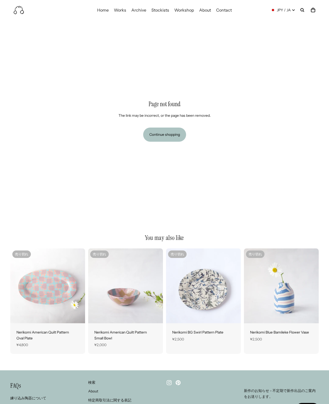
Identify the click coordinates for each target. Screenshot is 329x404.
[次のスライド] (77, 286)
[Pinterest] (178, 383)
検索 (91, 382)
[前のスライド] (18, 286)
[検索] (302, 10)
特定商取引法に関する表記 (109, 400)
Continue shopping (164, 134)
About (93, 391)
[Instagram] (169, 383)
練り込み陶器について (28, 398)
